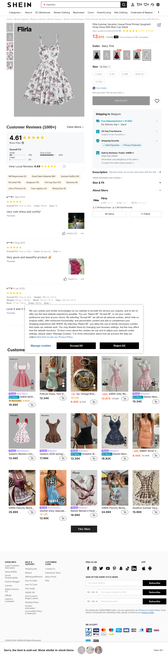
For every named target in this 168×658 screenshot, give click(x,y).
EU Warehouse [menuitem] (42, 12)
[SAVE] (157, 100)
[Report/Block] (82, 233)
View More (84, 529)
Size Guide (30, 588)
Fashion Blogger (12, 582)
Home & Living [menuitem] (104, 12)
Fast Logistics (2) (39, 188)
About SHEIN (11, 572)
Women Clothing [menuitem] (61, 12)
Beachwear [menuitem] (78, 12)
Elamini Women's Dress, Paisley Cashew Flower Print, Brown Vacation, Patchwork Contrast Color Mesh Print (115, 454)
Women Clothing (37, 19)
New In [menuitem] (28, 12)
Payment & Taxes (53, 573)
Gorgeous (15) (32, 182)
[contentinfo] (126, 632)
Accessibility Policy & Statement (33, 612)
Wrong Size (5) (59, 188)
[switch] (63, 166)
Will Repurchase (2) (17, 176)
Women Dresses (54, 19)
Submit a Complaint (9, 600)
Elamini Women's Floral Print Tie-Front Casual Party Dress (84, 511)
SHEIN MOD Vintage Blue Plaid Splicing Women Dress (22, 397)
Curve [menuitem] (91, 12)
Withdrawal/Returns (34, 577)
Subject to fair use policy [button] (112, 134)
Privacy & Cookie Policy (149, 610)
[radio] (97, 55)
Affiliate (8, 595)
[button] (152, 5)
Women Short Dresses (74, 19)
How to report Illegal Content (31, 597)
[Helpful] (64, 233)
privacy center (148, 612)
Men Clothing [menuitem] (120, 12)
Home (9, 19)
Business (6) (72, 182)
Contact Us (50, 569)
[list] (112, 568)
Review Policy (15, 143)
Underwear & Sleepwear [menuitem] (143, 12)
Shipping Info (31, 569)
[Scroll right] (158, 12)
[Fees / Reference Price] (105, 37)
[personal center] (133, 5)
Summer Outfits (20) (70, 176)
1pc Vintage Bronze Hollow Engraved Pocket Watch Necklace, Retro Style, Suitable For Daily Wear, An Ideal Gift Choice (84, 394)
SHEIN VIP (30, 592)
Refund (28, 573)
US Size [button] (103, 66)
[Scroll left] (154, 12)
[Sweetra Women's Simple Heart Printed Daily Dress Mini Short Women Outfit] (22, 431)
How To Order (31, 581)
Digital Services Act (12, 590)
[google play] (150, 570)
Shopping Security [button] (110, 141)
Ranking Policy (32, 602)
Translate (11, 216)
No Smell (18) (15, 182)
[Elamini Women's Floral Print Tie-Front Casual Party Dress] (84, 488)
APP (143, 562)
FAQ (47, 581)
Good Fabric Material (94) (43, 176)
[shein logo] (19, 4)
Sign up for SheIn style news (102, 577)
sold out (121, 100)
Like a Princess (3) (17, 188)
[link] (139, 4)
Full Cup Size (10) (53, 182)
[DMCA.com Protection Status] (96, 640)
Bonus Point (50, 577)
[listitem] (22, 382)
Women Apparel (21, 19)
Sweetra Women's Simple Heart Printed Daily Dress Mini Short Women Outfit (22, 454)
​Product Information (30, 607)
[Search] (123, 4)
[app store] (143, 570)
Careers (8, 586)
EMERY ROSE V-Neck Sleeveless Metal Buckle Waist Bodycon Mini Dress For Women (146, 451)
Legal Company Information (12, 566)
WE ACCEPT (91, 625)
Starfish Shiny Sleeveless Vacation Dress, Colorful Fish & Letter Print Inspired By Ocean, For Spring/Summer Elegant (53, 511)
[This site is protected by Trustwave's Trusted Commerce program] (88, 640)
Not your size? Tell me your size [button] (107, 93)
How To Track (31, 585)
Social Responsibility (11, 576)
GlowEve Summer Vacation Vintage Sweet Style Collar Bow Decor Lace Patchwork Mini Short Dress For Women (146, 508)
